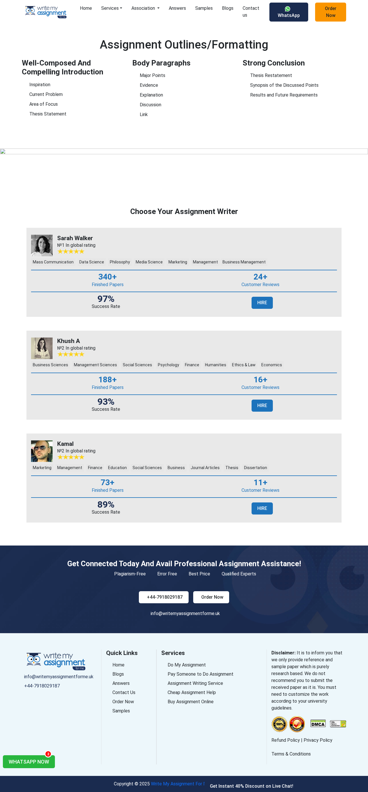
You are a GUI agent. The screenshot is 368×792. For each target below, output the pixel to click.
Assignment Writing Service (195, 683)
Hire (262, 302)
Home (86, 8)
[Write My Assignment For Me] (48, 12)
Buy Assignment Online (191, 701)
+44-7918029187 (165, 597)
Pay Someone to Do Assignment (200, 674)
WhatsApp (289, 15)
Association (143, 8)
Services (110, 8)
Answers (177, 8)
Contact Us (123, 692)
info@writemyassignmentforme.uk (185, 613)
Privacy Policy (318, 740)
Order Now (330, 12)
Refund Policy (285, 740)
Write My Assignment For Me (180, 784)
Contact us (251, 11)
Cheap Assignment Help (192, 692)
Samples (204, 8)
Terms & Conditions (291, 754)
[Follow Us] (24, 696)
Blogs (227, 8)
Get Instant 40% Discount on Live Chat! (251, 786)
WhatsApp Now (29, 760)
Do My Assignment (187, 665)
